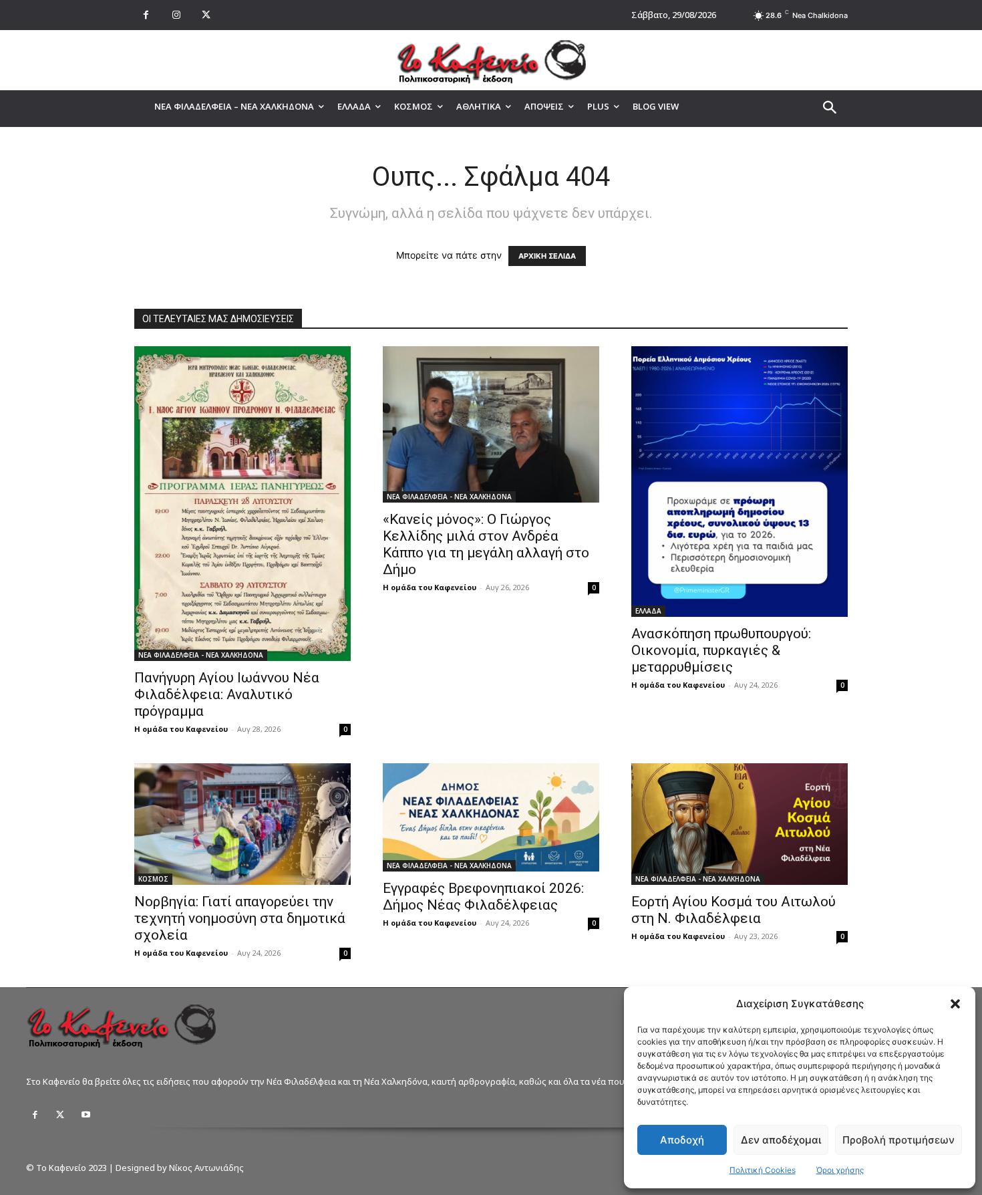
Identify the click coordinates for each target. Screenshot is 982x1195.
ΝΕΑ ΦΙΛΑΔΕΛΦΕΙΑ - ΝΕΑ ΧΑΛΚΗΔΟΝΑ (200, 655)
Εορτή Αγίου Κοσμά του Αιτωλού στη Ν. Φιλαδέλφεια (733, 910)
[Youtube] (85, 1114)
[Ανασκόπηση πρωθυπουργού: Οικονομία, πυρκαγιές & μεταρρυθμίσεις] (739, 481)
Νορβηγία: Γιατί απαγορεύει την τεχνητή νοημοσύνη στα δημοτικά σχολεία (239, 918)
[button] (955, 1004)
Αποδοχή (682, 1140)
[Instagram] (176, 15)
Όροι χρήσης (840, 1170)
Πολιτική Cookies (762, 1170)
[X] (206, 15)
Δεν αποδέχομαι (781, 1140)
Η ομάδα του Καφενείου (181, 729)
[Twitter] (60, 1114)
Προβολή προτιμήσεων (898, 1140)
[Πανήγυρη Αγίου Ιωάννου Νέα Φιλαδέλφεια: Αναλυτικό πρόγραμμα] (242, 503)
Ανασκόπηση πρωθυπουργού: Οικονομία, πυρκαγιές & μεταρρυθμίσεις (721, 650)
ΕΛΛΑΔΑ (648, 611)
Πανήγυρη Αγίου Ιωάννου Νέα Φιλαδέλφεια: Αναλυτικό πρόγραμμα (226, 694)
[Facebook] (146, 15)
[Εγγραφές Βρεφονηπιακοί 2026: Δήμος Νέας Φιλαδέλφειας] (491, 817)
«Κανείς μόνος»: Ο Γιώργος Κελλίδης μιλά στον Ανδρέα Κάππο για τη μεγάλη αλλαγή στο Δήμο (486, 544)
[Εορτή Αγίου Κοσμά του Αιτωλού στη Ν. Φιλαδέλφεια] (739, 824)
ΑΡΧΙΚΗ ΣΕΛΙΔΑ (547, 256)
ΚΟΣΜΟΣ (153, 879)
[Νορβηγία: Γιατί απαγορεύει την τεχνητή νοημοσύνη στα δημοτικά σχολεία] (242, 824)
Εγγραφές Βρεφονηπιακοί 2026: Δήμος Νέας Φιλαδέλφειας (483, 896)
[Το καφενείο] (491, 60)
